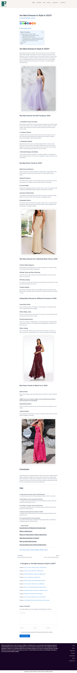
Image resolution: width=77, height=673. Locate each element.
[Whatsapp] (23, 23)
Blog (44, 2)
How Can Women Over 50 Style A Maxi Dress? (33, 545)
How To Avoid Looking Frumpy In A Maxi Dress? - (35, 567)
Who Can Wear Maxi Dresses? (28, 541)
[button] (55, 2)
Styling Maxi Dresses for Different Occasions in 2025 (33, 39)
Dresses (49, 2)
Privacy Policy (73, 653)
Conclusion (23, 42)
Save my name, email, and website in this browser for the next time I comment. (37, 632)
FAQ (22, 43)
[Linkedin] (28, 23)
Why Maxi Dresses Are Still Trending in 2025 (31, 35)
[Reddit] (32, 23)
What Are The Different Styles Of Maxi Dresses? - (35, 587)
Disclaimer (73, 648)
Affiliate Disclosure (72, 650)
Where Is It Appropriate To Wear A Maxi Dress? (33, 534)
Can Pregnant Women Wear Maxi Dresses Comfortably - (37, 600)
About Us (73, 645)
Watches (42, 549)
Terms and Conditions (72, 655)
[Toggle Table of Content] (41, 32)
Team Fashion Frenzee (26, 28)
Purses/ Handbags (35, 549)
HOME (33, 2)
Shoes (46, 549)
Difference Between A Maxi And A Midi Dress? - (35, 574)
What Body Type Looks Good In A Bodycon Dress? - (36, 590)
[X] (25, 23)
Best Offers (39, 2)
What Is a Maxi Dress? (26, 531)
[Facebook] (21, 23)
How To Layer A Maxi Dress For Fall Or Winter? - (35, 597)
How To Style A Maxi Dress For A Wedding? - (34, 583)
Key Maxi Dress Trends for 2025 (29, 36)
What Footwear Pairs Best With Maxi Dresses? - (35, 580)
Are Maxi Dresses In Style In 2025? (28, 34)
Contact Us (73, 658)
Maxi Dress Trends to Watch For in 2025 (30, 40)
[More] (35, 23)
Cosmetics (63, 2)
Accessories (55, 2)
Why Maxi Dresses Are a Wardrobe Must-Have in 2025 (33, 38)
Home (21, 549)
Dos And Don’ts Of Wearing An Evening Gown (33, 528)
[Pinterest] (30, 23)
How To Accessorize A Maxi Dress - (32, 577)
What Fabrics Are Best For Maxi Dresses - (33, 593)
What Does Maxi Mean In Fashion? (29, 538)
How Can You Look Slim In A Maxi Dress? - (34, 570)
